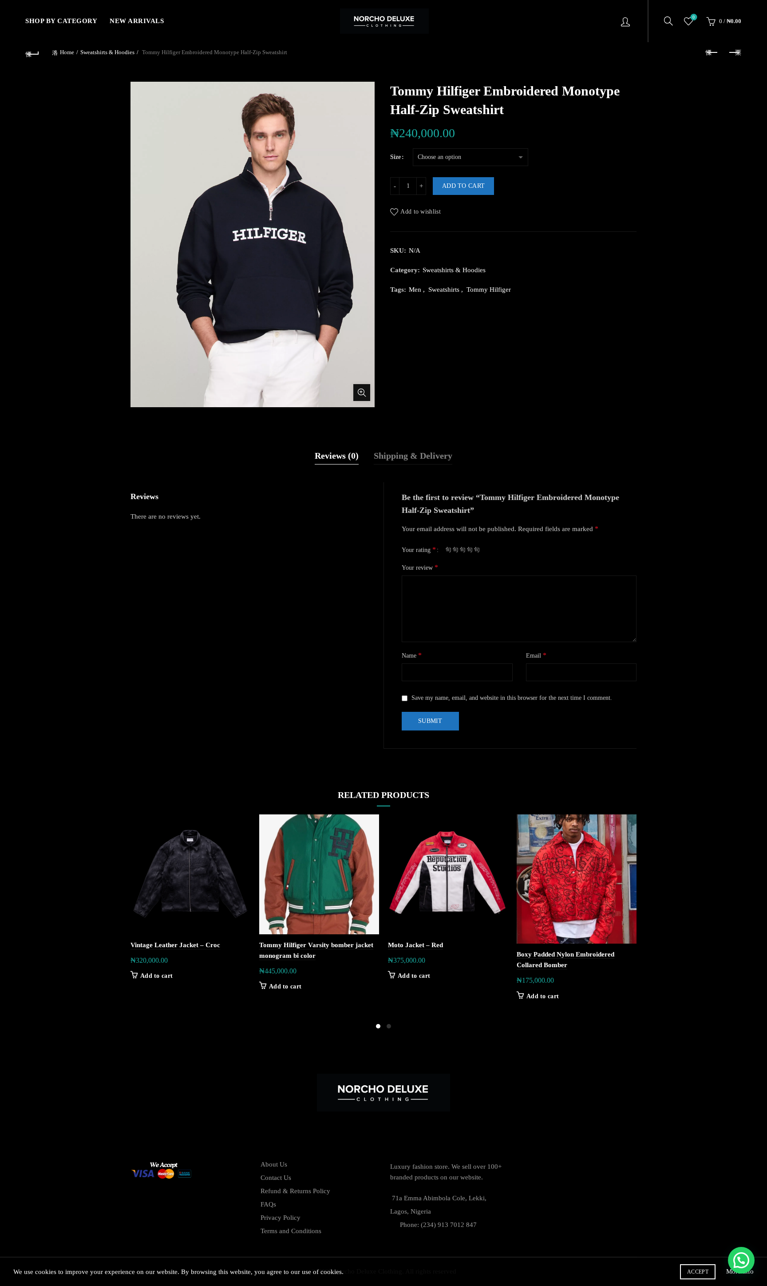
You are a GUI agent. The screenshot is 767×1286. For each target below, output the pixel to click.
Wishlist (693, 17)
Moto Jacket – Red (415, 945)
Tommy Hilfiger (489, 289)
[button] (741, 1260)
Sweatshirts (443, 289)
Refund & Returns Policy (295, 1191)
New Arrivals (137, 20)
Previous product (712, 53)
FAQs (268, 1204)
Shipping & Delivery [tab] (413, 455)
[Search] (668, 21)
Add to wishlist (420, 211)
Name (412, 655)
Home (67, 52)
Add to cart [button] (156, 975)
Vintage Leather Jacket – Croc (175, 945)
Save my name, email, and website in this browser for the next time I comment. (511, 698)
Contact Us (276, 1177)
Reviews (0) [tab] (337, 455)
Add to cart (463, 186)
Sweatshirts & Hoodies (107, 52)
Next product (735, 53)
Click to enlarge (361, 392)
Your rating (419, 549)
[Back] (32, 53)
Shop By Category (61, 20)
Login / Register (625, 21)
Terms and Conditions (291, 1230)
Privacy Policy (280, 1217)
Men (415, 289)
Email (536, 655)
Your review (420, 567)
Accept (697, 1272)
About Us (274, 1164)
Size (395, 157)
